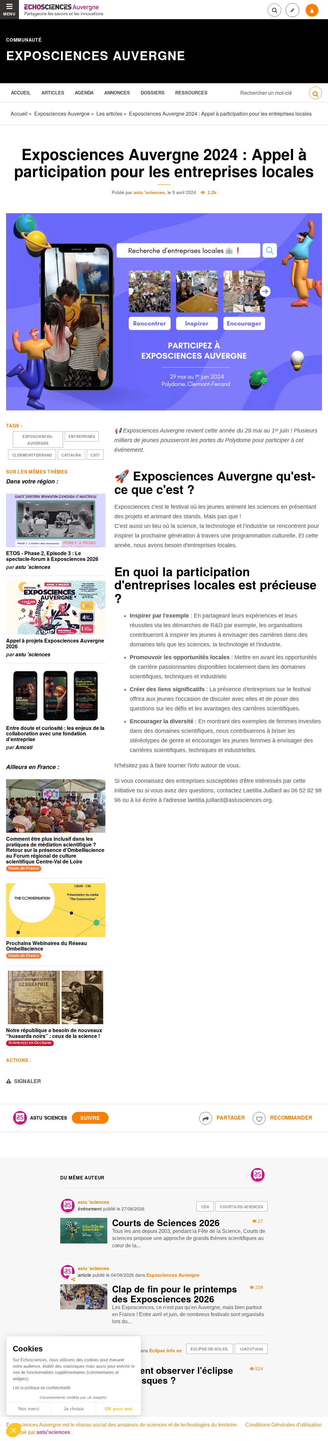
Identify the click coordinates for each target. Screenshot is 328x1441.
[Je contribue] (292, 10)
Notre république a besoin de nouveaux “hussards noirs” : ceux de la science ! (54, 1033)
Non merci (28, 1408)
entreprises (82, 436)
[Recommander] (259, 1118)
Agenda (84, 92)
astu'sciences (54, 1432)
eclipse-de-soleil (210, 1348)
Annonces (117, 92)
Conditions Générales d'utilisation (283, 1425)
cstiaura (71, 454)
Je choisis (74, 1408)
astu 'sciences (149, 192)
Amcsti (23, 747)
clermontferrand (32, 454)
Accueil (21, 92)
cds (205, 1206)
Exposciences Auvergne (95, 55)
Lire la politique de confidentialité (41, 1388)
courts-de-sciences (241, 1206)
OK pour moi (118, 1408)
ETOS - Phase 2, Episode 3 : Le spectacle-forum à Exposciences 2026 (52, 556)
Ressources (191, 92)
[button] (13, 1430)
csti (95, 454)
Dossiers (153, 92)
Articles (52, 92)
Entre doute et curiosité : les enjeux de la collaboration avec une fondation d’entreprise (55, 733)
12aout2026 (251, 1348)
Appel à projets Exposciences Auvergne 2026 (55, 643)
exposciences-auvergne (37, 439)
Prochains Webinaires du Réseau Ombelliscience (46, 945)
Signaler (27, 1081)
